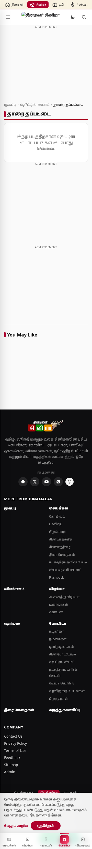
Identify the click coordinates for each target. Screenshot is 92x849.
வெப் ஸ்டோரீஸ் (61, 683)
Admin (9, 771)
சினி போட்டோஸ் (62, 654)
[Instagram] (58, 481)
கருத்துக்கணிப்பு (64, 710)
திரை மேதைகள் (62, 554)
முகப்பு (10, 104)
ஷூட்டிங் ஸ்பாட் (34, 104)
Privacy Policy (15, 743)
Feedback (12, 757)
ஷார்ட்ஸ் (56, 612)
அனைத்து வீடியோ (64, 597)
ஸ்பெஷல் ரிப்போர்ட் (65, 570)
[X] (34, 481)
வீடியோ (56, 589)
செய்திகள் (58, 508)
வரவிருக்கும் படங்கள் (67, 691)
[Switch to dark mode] (72, 17)
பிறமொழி (57, 532)
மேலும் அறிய (16, 825)
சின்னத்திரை (59, 547)
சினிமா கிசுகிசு (60, 539)
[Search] (84, 17)
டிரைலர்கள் (58, 604)
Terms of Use (15, 750)
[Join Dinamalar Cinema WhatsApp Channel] (69, 482)
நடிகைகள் (57, 639)
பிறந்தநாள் (58, 698)
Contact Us (13, 736)
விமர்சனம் (14, 589)
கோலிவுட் (57, 516)
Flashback (56, 577)
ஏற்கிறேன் (45, 825)
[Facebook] (23, 481)
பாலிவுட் (55, 524)
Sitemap (11, 764)
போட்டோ (57, 623)
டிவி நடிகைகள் (61, 647)
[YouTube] (46, 481)
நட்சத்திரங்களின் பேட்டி (68, 562)
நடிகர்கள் (56, 631)
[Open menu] (8, 17)
